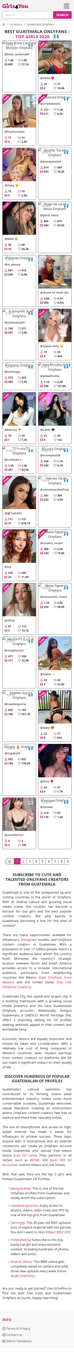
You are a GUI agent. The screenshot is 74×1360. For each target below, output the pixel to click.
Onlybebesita (20, 1240)
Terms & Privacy (18, 1328)
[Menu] (66, 6)
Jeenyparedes (21, 1188)
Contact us (14, 1335)
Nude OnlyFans (22, 1276)
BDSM (34, 1160)
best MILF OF (59, 1232)
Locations (15, 24)
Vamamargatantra (24, 1205)
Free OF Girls (25, 1155)
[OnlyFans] (3, 24)
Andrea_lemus (21, 1261)
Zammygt (18, 1222)
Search (62, 15)
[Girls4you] (15, 6)
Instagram (29, 939)
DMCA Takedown (19, 1341)
